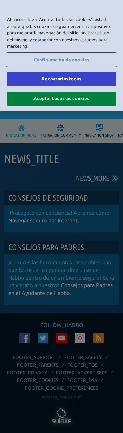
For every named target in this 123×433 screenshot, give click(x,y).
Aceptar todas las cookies (61, 98)
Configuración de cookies (61, 59)
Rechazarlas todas (61, 78)
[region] (61, 55)
